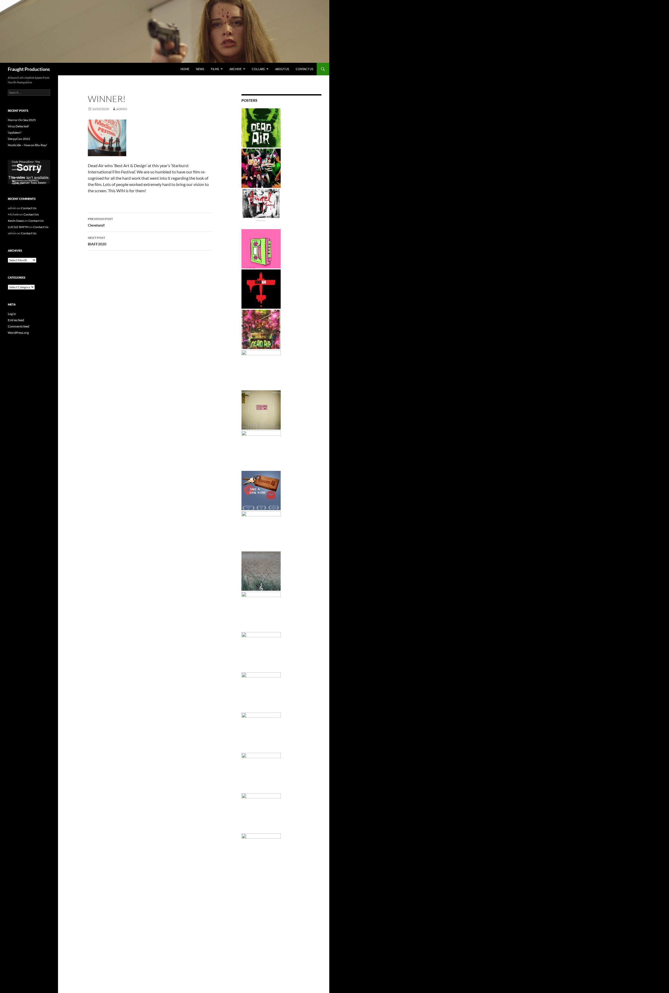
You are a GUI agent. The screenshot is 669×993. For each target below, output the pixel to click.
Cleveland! (100, 222)
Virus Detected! (18, 126)
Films (215, 69)
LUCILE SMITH (18, 227)
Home (185, 69)
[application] (29, 172)
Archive (235, 69)
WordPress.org (18, 333)
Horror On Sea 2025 (22, 120)
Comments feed (18, 326)
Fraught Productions (29, 69)
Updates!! (14, 132)
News (200, 69)
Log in (12, 314)
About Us (282, 69)
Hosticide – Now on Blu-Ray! (27, 145)
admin (121, 109)
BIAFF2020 (97, 241)
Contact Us (304, 69)
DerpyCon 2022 (19, 139)
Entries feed (16, 320)
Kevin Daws (16, 221)
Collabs (258, 69)
